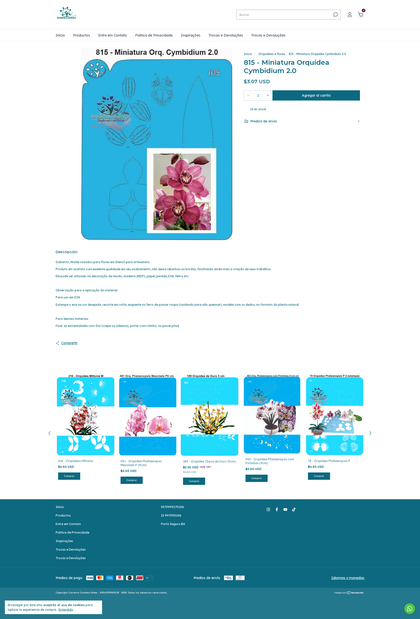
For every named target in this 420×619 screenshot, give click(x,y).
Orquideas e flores (272, 54)
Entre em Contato (112, 35)
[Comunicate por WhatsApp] (409, 608)
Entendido (66, 609)
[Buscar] (335, 14)
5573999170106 (172, 507)
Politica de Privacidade (154, 35)
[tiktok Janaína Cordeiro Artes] (294, 509)
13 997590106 (171, 515)
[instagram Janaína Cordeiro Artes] (268, 509)
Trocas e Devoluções (226, 35)
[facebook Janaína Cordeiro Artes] (277, 509)
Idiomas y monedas (347, 578)
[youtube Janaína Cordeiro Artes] (285, 509)
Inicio (248, 54)
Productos (81, 35)
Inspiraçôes (190, 35)
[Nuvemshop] (349, 593)
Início (60, 35)
